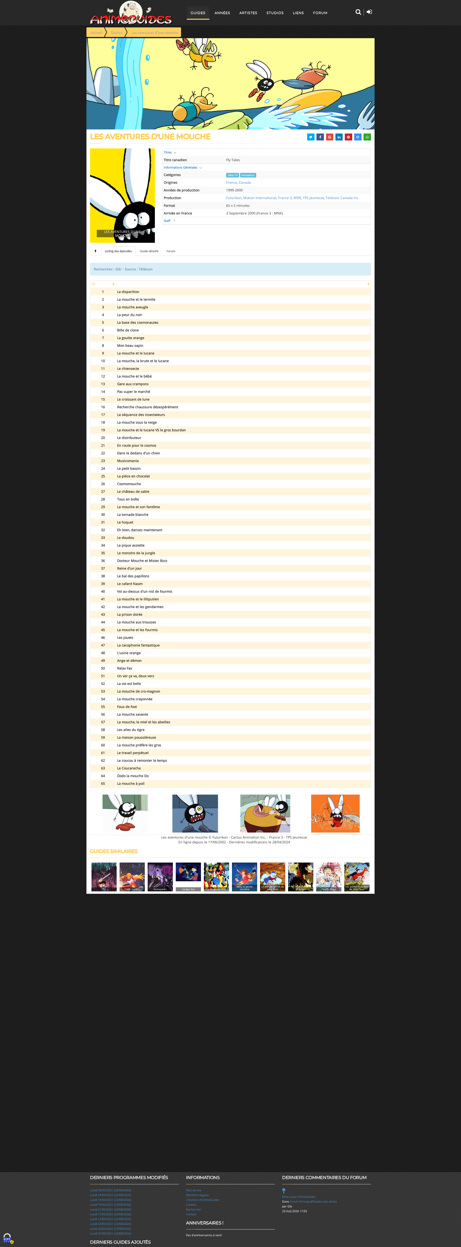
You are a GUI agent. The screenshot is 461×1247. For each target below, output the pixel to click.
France (231, 182)
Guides (198, 13)
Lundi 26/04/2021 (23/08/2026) (110, 1229)
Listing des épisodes (118, 251)
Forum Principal (300, 1201)
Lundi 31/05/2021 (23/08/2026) (110, 1209)
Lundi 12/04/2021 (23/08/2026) (110, 1219)
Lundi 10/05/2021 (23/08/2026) (110, 1205)
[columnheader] (103, 284)
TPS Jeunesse (313, 197)
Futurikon (234, 197)
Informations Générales (180, 167)
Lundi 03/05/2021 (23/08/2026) (110, 1190)
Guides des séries (325, 1201)
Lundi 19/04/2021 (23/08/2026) (110, 1200)
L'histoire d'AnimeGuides (202, 1200)
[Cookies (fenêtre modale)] (8, 1239)
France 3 (285, 197)
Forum (320, 13)
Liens (298, 13)
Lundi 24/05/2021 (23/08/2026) (110, 1224)
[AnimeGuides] (131, 12)
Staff (167, 221)
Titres (168, 152)
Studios (275, 13)
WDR (297, 197)
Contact (191, 1214)
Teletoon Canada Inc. (342, 197)
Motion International (259, 197)
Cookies (191, 1205)
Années (222, 13)
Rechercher (193, 1209)
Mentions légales (197, 1195)
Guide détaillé (149, 251)
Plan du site (193, 1190)
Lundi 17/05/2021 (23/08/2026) (110, 1214)
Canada (245, 182)
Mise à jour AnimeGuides (299, 1197)
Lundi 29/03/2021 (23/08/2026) (110, 1195)
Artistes (248, 13)
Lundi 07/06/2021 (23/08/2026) (110, 1233)
